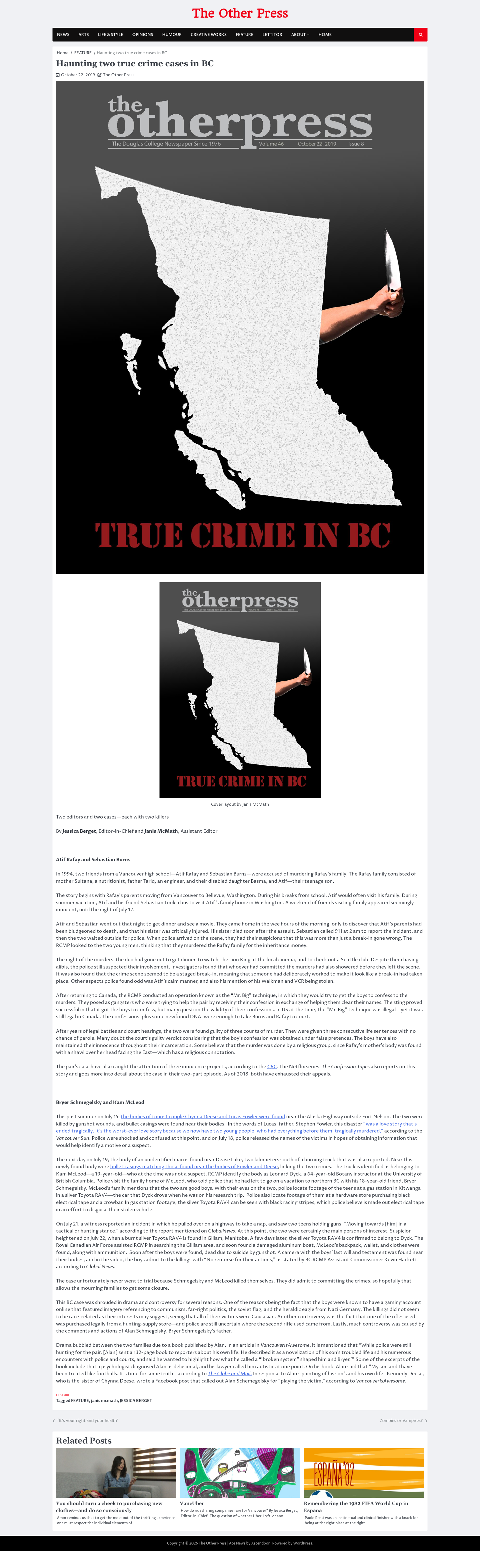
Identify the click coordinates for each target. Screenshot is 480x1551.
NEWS (63, 35)
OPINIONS (142, 35)
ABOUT (298, 35)
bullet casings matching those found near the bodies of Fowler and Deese (194, 1167)
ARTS (83, 35)
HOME (325, 35)
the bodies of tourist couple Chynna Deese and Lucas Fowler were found (203, 1117)
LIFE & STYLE (110, 35)
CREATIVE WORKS (209, 35)
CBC (272, 1067)
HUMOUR (172, 35)
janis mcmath (104, 1401)
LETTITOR (272, 35)
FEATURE (245, 35)
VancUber (192, 1503)
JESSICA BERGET (136, 1401)
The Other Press (240, 13)
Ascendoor (260, 1543)
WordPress (302, 1543)
